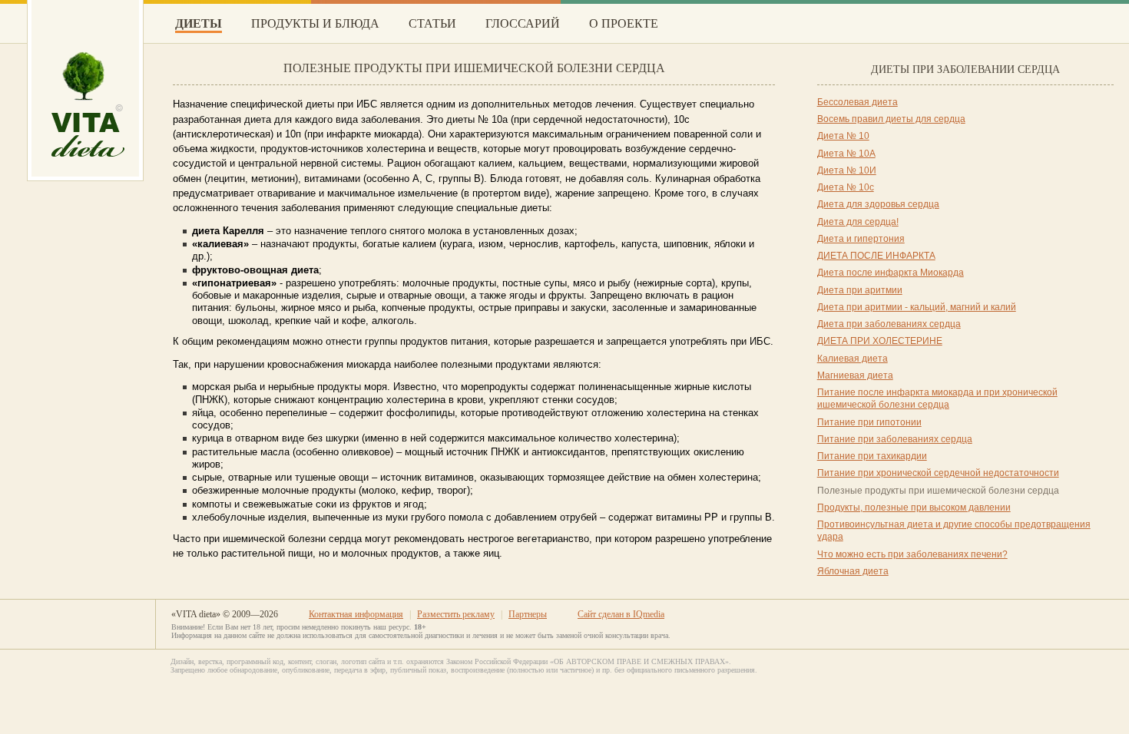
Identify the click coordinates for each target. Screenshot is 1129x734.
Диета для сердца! (858, 222)
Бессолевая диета (857, 102)
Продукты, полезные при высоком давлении (914, 507)
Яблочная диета (853, 571)
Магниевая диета (855, 375)
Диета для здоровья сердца (878, 204)
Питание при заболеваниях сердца (894, 439)
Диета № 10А (846, 153)
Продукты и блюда (315, 23)
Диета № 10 (843, 136)
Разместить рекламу (456, 614)
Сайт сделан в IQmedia (621, 614)
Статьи (432, 23)
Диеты (198, 23)
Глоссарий (522, 23)
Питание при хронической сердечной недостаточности (938, 473)
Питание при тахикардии (872, 456)
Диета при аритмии (859, 290)
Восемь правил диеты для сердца (891, 119)
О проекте (623, 23)
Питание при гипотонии (869, 422)
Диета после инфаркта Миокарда (890, 272)
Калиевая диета (852, 358)
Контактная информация (356, 614)
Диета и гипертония (861, 238)
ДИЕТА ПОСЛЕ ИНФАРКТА (876, 255)
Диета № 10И (846, 170)
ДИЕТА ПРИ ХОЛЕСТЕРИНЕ (879, 341)
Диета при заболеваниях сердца (889, 324)
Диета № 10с (845, 187)
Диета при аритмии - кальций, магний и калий (916, 307)
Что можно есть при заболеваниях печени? (912, 554)
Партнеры (527, 614)
